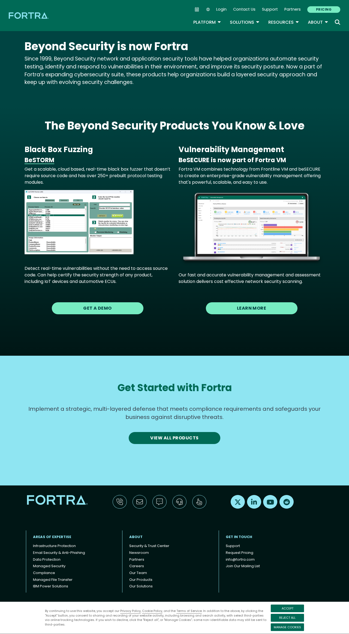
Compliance (44, 572)
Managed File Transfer (53, 579)
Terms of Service (189, 611)
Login (221, 9)
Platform (207, 22)
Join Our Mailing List (243, 566)
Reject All (287, 617)
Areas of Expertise (52, 536)
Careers (136, 566)
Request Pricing (239, 552)
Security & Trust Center (149, 545)
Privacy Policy (130, 611)
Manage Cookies (287, 627)
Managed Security (49, 566)
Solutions (245, 22)
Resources (283, 22)
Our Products (140, 579)
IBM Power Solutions (50, 586)
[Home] (29, 15)
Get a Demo (97, 308)
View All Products (174, 438)
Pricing (324, 9)
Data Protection (47, 559)
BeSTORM (39, 160)
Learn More (251, 308)
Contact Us (244, 9)
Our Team (138, 572)
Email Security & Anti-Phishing (59, 552)
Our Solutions (141, 586)
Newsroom (139, 552)
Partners (292, 9)
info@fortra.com (240, 559)
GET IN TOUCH (239, 536)
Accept (287, 608)
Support (270, 9)
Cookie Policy (152, 611)
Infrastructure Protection (54, 545)
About (318, 22)
